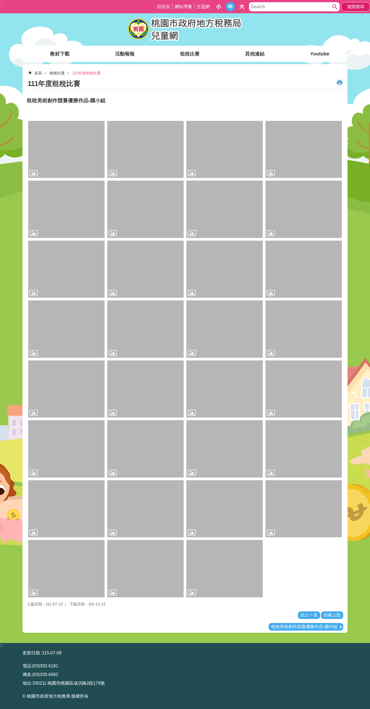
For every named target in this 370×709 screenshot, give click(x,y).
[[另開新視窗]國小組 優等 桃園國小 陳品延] (303, 209)
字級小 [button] (219, 7)
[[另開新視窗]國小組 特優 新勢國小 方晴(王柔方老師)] (224, 149)
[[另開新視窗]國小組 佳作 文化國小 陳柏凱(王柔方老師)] (303, 329)
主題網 (203, 6)
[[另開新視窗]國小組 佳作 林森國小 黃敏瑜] (145, 389)
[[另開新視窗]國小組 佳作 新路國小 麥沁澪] (303, 509)
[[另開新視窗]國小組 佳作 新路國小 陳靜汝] (224, 509)
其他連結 (255, 54)
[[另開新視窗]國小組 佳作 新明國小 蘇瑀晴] (145, 509)
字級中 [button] (230, 7)
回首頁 (163, 6)
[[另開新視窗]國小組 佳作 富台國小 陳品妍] (145, 449)
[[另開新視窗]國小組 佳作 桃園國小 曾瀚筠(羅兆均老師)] (303, 389)
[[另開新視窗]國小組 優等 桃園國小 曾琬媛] (66, 269)
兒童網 (185, 29)
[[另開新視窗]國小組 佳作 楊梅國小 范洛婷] (145, 568)
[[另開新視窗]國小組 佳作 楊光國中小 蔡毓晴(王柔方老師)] (66, 568)
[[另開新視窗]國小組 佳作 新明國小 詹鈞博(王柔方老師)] (303, 449)
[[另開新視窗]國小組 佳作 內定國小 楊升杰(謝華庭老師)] (224, 329)
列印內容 (339, 82)
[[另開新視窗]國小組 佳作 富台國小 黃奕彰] (224, 449)
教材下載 (60, 54)
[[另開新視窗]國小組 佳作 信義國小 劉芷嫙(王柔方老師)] (224, 389)
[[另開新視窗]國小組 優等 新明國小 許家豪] (224, 269)
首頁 (38, 73)
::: (1, 645)
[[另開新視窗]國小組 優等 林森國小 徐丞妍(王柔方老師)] (303, 149)
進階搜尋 (355, 6)
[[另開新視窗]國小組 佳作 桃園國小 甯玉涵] (66, 449)
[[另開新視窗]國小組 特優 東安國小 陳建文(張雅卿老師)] (66, 149)
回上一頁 (309, 615)
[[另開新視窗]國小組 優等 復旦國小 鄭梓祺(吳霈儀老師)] (145, 269)
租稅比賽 (190, 54)
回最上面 (332, 615)
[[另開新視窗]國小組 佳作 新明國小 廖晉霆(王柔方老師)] (66, 509)
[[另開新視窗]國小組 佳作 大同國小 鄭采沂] (303, 269)
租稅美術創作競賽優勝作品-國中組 (304, 626)
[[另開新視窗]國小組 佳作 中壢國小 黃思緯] (145, 329)
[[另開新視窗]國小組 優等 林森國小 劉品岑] (145, 209)
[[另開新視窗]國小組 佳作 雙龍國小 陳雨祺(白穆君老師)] (224, 568)
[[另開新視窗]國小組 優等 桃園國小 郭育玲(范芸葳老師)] (224, 209)
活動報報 (125, 54)
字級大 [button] (242, 7)
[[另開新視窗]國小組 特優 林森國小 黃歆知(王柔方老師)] (145, 149)
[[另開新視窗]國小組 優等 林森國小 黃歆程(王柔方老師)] (66, 209)
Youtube (319, 54)
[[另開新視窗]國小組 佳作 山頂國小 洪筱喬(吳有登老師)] (66, 329)
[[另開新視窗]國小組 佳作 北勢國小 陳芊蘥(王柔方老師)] (66, 389)
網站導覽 (183, 6)
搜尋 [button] (335, 6)
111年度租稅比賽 (86, 73)
